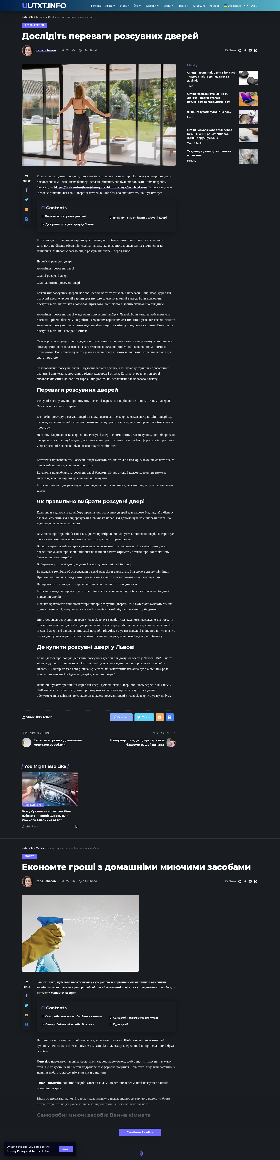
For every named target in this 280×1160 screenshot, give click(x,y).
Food (190, 117)
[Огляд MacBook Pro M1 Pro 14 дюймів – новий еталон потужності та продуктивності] (248, 99)
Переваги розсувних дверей (65, 216)
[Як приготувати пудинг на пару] (248, 117)
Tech (190, 86)
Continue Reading (140, 1132)
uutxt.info (44, 5)
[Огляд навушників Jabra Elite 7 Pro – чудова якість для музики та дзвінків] (248, 78)
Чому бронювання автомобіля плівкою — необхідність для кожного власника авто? (46, 816)
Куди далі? (120, 1024)
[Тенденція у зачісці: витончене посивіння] (248, 156)
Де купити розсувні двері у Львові (69, 224)
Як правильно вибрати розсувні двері (140, 217)
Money (29, 856)
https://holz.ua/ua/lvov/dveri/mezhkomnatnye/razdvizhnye (100, 187)
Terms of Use (40, 1151)
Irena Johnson (46, 50)
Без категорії (34, 25)
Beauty (191, 160)
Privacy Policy (16, 1151)
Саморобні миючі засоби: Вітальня (69, 1024)
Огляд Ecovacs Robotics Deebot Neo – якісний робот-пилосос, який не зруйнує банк (209, 134)
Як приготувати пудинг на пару (209, 112)
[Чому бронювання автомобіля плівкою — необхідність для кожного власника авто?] (50, 789)
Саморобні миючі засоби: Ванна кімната (73, 1016)
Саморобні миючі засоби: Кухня (135, 1017)
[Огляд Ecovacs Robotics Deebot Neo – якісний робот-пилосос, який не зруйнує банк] (248, 135)
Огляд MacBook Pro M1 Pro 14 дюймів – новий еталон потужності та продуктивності (208, 98)
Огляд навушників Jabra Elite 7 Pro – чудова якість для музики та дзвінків (211, 76)
